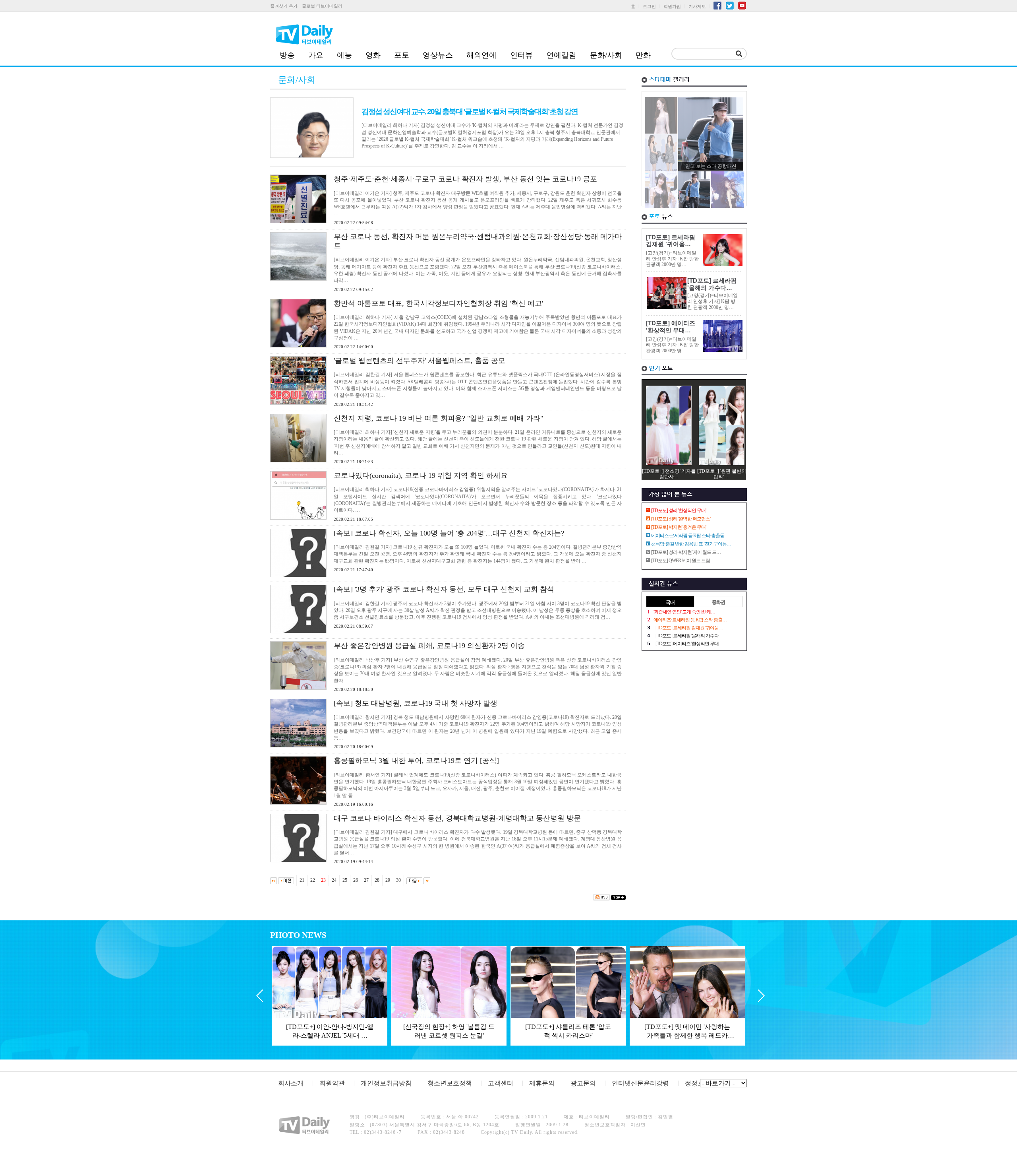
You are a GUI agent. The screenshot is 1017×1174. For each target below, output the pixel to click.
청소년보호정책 (449, 1083)
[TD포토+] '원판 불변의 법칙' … (721, 473)
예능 (344, 55)
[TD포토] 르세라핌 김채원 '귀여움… (670, 241)
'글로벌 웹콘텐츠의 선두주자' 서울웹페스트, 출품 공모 (419, 361)
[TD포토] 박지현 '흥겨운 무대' (678, 527)
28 (377, 880)
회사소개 (291, 1083)
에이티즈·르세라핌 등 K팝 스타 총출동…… (692, 535)
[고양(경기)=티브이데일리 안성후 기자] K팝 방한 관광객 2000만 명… (672, 259)
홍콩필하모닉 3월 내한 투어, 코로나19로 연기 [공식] (416, 761)
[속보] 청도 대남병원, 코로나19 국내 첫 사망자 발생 (415, 703)
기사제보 (697, 6)
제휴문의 (542, 1083)
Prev (259, 996)
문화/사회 (606, 55)
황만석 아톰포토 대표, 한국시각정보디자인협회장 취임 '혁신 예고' (438, 303)
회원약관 (332, 1083)
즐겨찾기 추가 (284, 6)
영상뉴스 (438, 55)
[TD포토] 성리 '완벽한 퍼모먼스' (680, 519)
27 (366, 880)
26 (355, 880)
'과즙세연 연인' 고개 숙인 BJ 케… (684, 612)
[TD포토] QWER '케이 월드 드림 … (683, 560)
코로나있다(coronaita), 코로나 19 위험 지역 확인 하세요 (421, 475)
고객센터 (500, 1083)
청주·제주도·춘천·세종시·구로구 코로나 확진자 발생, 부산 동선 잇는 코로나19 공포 (465, 179)
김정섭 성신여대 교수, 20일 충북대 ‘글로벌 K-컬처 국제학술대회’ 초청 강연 (470, 111)
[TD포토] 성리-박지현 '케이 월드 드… (686, 552)
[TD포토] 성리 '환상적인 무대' (678, 510)
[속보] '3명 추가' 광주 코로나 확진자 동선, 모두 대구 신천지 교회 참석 (444, 589)
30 (398, 880)
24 (334, 880)
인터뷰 (521, 55)
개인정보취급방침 (386, 1083)
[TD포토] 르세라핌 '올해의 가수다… (712, 284)
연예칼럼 (561, 55)
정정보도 (697, 1083)
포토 (401, 55)
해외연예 (481, 55)
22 (312, 880)
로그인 (649, 6)
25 (344, 880)
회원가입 (672, 6)
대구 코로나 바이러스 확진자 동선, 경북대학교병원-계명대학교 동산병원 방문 (457, 818)
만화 (643, 55)
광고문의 (583, 1083)
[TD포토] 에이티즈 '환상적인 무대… (670, 327)
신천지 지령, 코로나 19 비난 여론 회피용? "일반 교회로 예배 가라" (438, 418)
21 (302, 880)
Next (761, 996)
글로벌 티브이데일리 (322, 6)
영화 (373, 55)
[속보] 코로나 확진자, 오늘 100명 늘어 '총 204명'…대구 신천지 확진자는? (449, 533)
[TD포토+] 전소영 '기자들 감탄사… (669, 473)
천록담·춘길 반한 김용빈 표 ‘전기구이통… (691, 544)
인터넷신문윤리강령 (640, 1083)
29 (387, 880)
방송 (287, 55)
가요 (315, 55)
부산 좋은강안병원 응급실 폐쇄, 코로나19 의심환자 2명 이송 (429, 646)
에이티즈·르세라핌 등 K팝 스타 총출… (690, 620)
